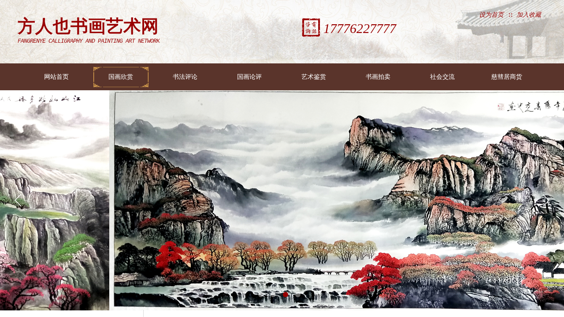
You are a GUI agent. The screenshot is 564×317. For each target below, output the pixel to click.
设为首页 (491, 14)
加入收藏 (528, 14)
